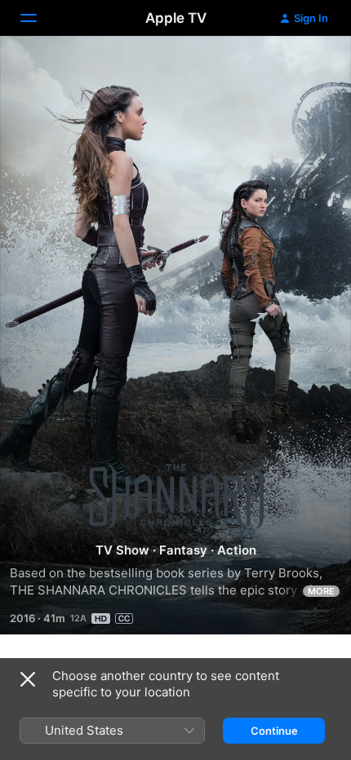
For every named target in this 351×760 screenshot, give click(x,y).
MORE (321, 591)
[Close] (27, 679)
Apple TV (176, 18)
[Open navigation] (38, 18)
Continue (274, 730)
